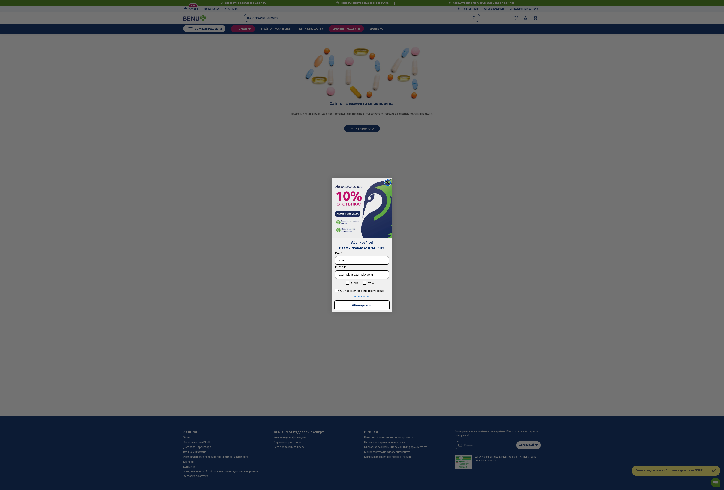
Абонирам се (362, 305)
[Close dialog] (388, 183)
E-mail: (340, 267)
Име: (338, 253)
